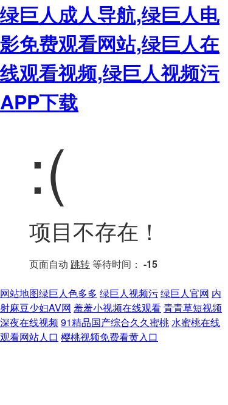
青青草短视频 (193, 308)
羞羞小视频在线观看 (117, 308)
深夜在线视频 (29, 322)
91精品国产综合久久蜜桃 (115, 322)
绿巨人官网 (185, 293)
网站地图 (19, 293)
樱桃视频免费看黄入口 (109, 337)
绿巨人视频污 (129, 293)
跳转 (80, 264)
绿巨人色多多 (68, 293)
